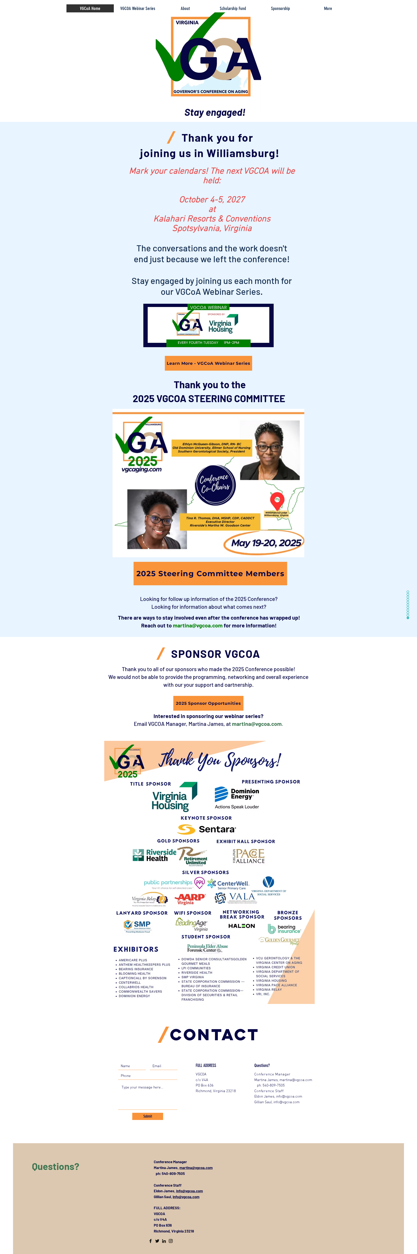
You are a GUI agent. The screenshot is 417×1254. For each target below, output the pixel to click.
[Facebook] (150, 1241)
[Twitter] (157, 1241)
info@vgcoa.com (189, 1191)
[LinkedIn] (164, 1241)
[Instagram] (170, 1241)
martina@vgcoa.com (198, 625)
